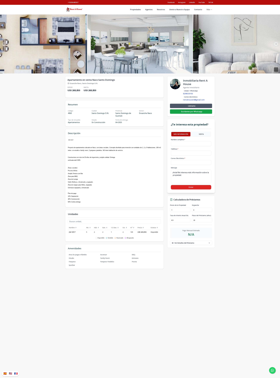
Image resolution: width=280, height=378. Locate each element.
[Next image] (276, 44)
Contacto (198, 9)
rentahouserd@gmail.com (194, 100)
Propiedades (135, 9)
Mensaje (174, 168)
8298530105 (188, 93)
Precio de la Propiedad (178, 205)
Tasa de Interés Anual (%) (179, 215)
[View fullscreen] (276, 69)
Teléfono (174, 149)
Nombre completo (178, 140)
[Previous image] (4, 44)
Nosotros (161, 9)
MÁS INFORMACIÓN (181, 134)
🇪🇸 (5, 373)
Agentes (149, 9)
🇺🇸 (10, 373)
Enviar (191, 187)
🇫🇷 (16, 373)
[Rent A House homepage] (74, 9)
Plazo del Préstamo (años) (201, 215)
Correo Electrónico (178, 158)
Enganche (195, 205)
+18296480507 (73, 2)
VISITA (201, 134)
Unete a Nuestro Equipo (179, 9)
